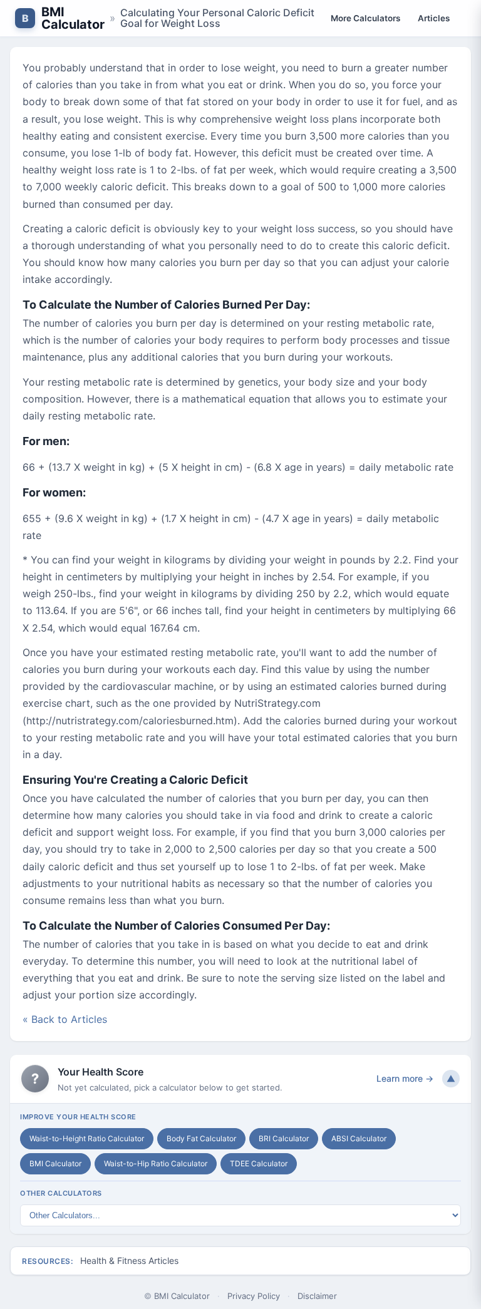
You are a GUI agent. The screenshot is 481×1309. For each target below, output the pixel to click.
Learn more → (404, 1078)
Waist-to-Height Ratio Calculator (86, 1138)
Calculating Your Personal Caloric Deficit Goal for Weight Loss (217, 17)
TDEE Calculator (258, 1163)
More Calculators (365, 18)
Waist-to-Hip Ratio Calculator (155, 1163)
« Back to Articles (65, 1019)
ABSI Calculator (358, 1138)
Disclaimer (317, 1296)
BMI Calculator (73, 18)
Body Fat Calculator (201, 1138)
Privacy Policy (253, 1296)
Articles (434, 18)
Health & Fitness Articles (129, 1260)
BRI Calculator (284, 1138)
